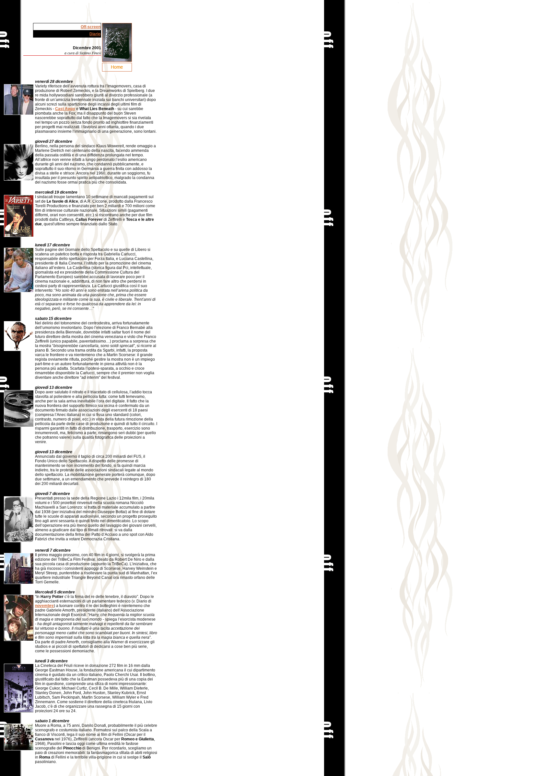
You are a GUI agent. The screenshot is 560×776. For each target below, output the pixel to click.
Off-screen (90, 27)
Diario (94, 34)
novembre (44, 605)
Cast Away (65, 109)
